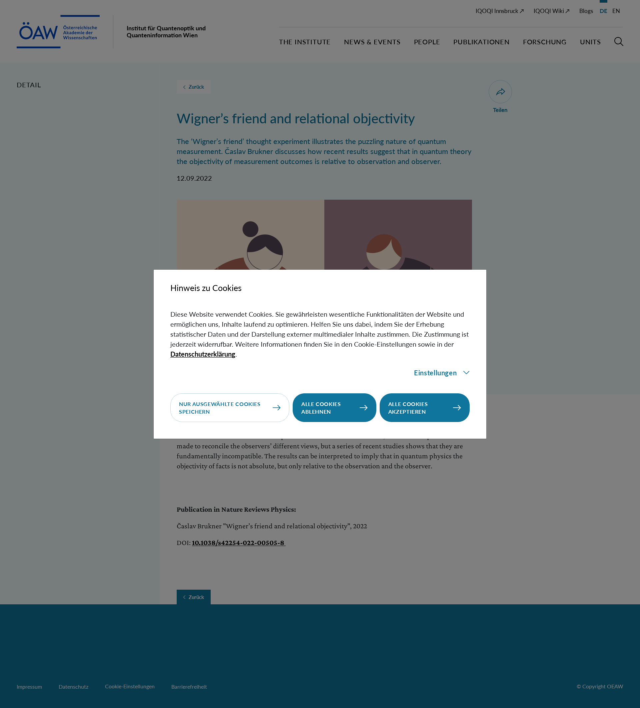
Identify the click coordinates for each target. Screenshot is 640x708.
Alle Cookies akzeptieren (408, 408)
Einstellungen (435, 373)
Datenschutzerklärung (202, 354)
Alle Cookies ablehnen (321, 408)
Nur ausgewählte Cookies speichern (220, 408)
